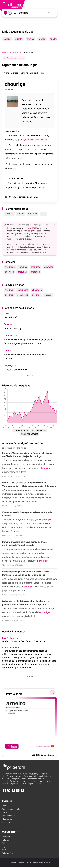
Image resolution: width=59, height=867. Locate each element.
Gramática (6, 822)
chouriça (22, 267)
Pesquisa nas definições (11, 809)
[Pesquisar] (15, 13)
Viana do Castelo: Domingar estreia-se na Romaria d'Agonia (27, 514)
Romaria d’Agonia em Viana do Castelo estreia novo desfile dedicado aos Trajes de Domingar (27, 455)
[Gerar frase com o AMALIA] (21, 158)
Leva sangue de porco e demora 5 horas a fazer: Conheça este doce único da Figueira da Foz (25, 573)
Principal (5, 806)
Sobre (4, 812)
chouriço (9, 213)
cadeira (7, 39)
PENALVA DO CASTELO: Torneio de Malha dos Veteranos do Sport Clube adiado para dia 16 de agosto (29, 484)
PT (6, 13)
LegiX (4, 847)
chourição (35, 267)
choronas (35, 272)
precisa (30, 39)
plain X (4, 850)
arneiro (42, 39)
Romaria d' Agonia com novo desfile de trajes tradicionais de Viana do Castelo (24, 544)
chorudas (22, 272)
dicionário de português (14, 776)
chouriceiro (22, 295)
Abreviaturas (7, 819)
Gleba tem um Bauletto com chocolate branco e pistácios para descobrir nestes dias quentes (25, 603)
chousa (47, 295)
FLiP (4, 843)
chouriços (10, 267)
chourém (9, 290)
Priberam (5, 840)
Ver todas (29, 676)
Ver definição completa (43, 755)
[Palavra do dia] (52, 692)
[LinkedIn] (18, 791)
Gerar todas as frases (15, 58)
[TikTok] (13, 791)
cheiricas (9, 272)
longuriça (32, 213)
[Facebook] (4, 791)
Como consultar (8, 816)
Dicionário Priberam (11, 52)
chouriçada (22, 290)
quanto (18, 39)
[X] (23, 791)
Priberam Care (7, 853)
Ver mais (29, 375)
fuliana (20, 213)
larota (43, 213)
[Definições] (50, 13)
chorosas (48, 267)
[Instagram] (9, 791)
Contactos (6, 837)
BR (10, 13)
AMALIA (33, 228)
